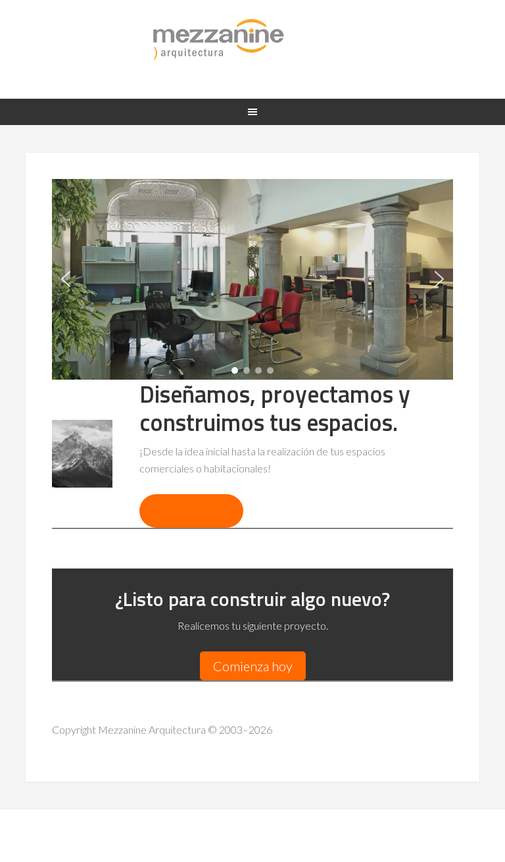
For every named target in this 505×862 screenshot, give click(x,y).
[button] (65, 279)
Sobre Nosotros (191, 511)
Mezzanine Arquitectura (252, 39)
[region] (252, 279)
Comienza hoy (253, 666)
